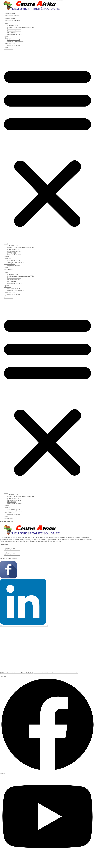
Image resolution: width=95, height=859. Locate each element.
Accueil (6, 23)
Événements (7, 38)
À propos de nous (12, 25)
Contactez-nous (8, 49)
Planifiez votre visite (9, 13)
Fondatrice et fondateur (14, 31)
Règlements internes (13, 45)
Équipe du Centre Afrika (14, 29)
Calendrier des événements (12, 15)
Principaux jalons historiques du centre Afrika (20, 27)
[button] (47, 146)
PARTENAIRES (11, 32)
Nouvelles (6, 36)
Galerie (6, 47)
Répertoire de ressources (14, 34)
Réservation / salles (9, 43)
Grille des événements (13, 40)
